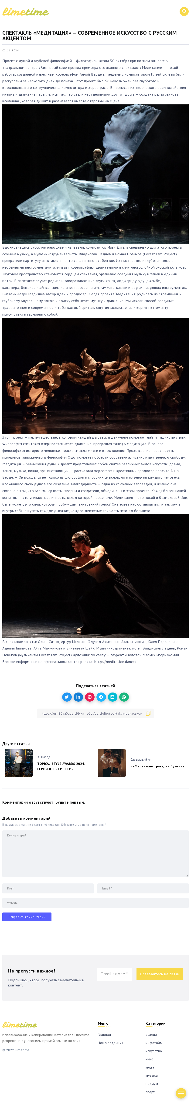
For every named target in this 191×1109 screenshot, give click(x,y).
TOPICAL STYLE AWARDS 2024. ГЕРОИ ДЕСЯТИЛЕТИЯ (61, 766)
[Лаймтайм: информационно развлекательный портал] (25, 11)
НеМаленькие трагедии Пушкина (158, 766)
